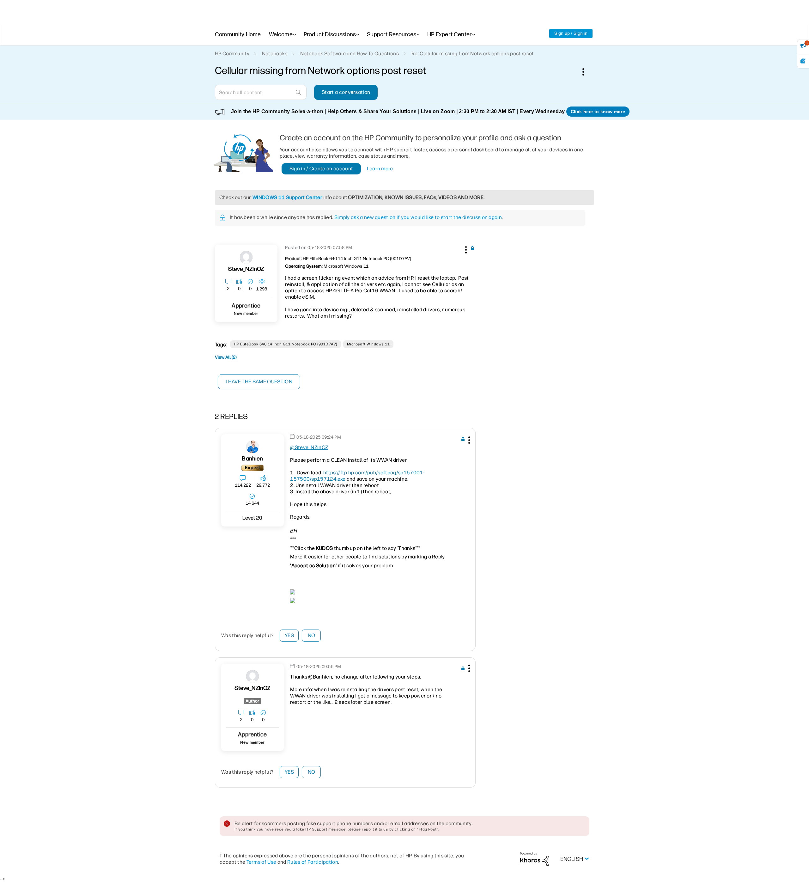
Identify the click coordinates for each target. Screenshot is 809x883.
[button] (465, 248)
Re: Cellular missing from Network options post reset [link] (472, 54)
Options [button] (586, 71)
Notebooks (275, 54)
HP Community (232, 54)
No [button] (311, 635)
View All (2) (226, 357)
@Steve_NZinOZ (309, 447)
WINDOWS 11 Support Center (287, 197)
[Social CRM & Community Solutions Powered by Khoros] (534, 859)
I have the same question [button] (259, 382)
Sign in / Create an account (321, 169)
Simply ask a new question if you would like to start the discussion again (418, 217)
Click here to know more (598, 111)
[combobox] (261, 92)
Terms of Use (261, 862)
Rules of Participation (312, 862)
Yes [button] (289, 635)
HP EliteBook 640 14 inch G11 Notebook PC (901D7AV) (285, 344)
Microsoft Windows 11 (368, 344)
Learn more (380, 169)
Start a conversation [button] (346, 92)
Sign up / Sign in (570, 33)
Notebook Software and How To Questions (349, 54)
